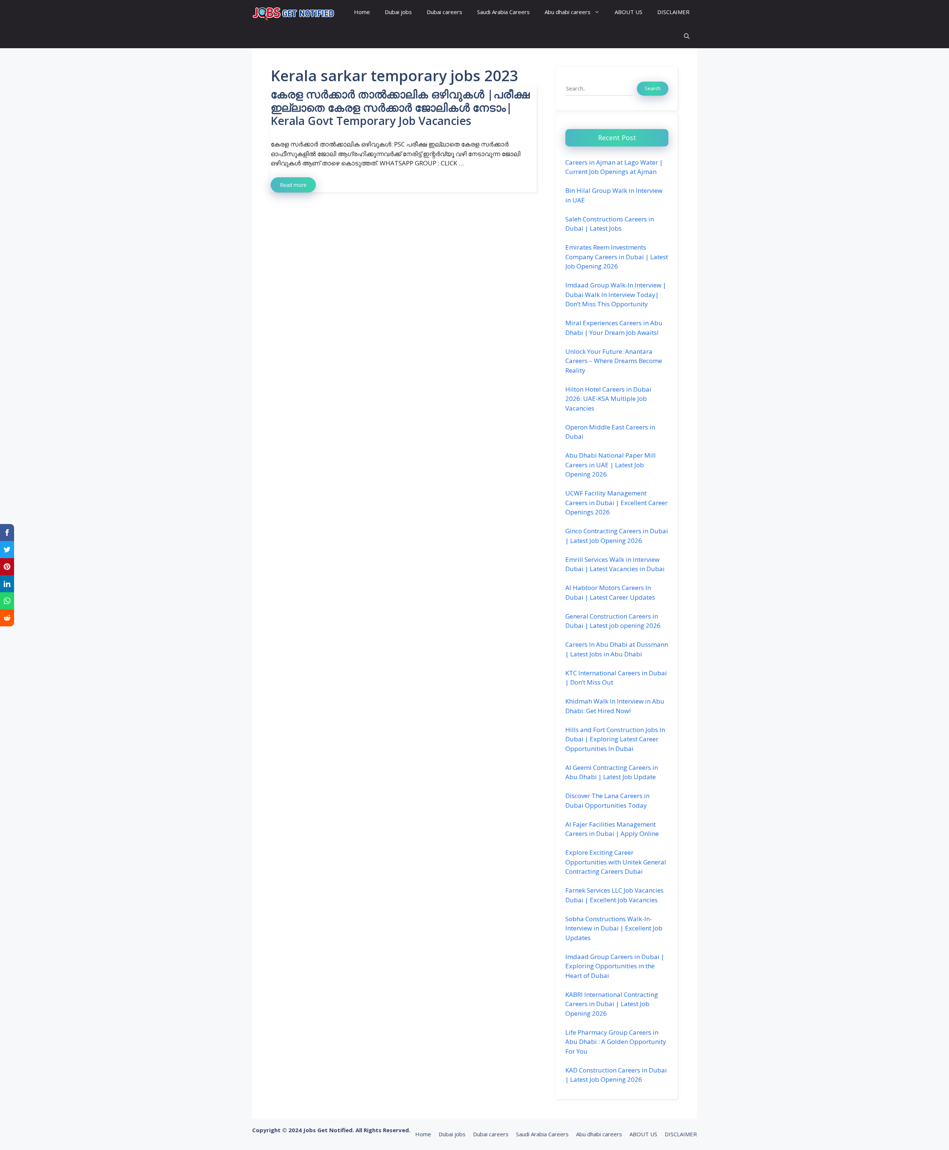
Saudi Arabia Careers (503, 12)
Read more (293, 184)
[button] (687, 36)
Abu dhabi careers (568, 12)
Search (653, 88)
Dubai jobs (398, 12)
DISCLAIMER (673, 12)
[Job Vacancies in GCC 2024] (293, 12)
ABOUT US (628, 12)
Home (362, 12)
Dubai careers (444, 12)
